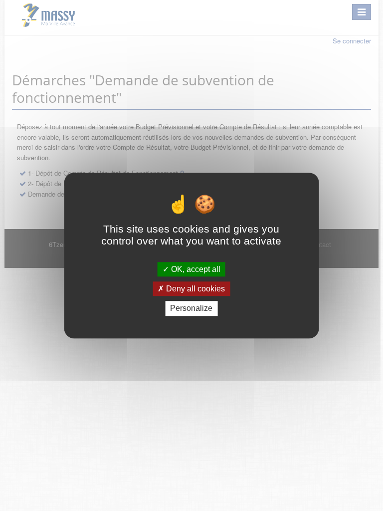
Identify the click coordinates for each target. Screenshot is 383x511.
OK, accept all (194, 269)
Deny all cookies (194, 288)
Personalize (191, 308)
